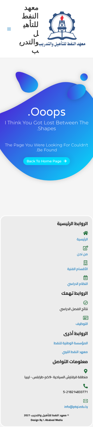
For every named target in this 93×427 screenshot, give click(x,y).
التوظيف (82, 323)
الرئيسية (82, 239)
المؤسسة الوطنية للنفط (71, 343)
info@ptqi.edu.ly (76, 406)
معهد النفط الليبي (75, 352)
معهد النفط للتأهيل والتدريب (29, 29)
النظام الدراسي (77, 283)
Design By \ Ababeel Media (47, 420)
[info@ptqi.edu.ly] (85, 401)
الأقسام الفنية (77, 269)
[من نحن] (85, 248)
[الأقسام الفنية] (85, 263)
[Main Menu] (9, 29)
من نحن (82, 254)
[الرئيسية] (85, 233)
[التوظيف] (85, 318)
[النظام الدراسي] (85, 277)
